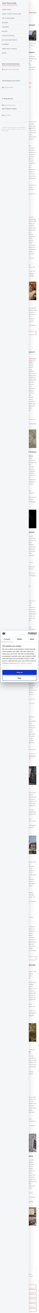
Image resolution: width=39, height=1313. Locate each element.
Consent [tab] (7, 639)
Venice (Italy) (6, 9)
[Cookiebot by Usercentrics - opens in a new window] (28, 633)
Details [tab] (19, 639)
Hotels (4, 53)
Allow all (19, 672)
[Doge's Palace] (14, 105)
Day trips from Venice (9, 40)
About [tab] (32, 639)
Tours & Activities (8, 35)
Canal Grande (31, 219)
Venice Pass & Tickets (9, 48)
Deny (19, 678)
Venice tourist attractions (11, 14)
